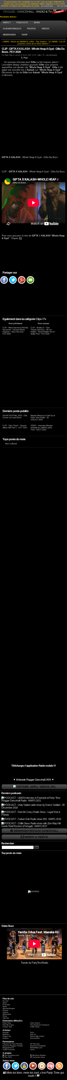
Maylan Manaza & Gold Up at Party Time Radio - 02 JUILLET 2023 (43, 417)
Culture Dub (7, 1027)
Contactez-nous (38, 1057)
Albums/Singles (9, 1008)
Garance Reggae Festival (13, 1046)
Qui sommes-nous (12, 1055)
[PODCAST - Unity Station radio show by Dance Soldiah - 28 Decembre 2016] (33, 807)
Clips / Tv (41, 319)
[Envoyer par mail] (30, 284)
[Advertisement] (33, 117)
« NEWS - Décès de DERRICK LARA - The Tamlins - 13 (26, 42)
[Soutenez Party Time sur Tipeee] (50, 1069)
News (5, 1006)
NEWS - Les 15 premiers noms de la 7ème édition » (41, 43)
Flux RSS (8, 1057)
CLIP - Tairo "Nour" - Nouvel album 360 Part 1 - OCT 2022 (15, 426)
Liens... (33, 1049)
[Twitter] (13, 284)
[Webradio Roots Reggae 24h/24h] (34, 787)
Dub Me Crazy (8, 1025)
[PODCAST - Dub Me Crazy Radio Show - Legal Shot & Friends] (33, 814)
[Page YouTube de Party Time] (33, 1069)
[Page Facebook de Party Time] (7, 1069)
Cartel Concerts (9, 1049)
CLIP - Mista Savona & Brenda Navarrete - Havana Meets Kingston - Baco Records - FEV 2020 (15, 331)
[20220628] (33, 892)
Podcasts (6, 1005)
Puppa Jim (7, 1036)
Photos (5, 1010)
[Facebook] (4, 284)
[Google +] (22, 284)
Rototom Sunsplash (38, 1046)
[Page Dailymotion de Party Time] (24, 1069)
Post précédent (15, 323)
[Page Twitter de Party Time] (15, 1069)
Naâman (6, 1034)
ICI (20, 238)
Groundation (35, 1038)
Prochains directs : (9, 17)
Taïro (32, 1032)
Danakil (5, 1032)
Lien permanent (51, 55)
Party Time (9, 55)
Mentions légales (39, 1055)
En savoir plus (47, 6)
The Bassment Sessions (39, 1025)
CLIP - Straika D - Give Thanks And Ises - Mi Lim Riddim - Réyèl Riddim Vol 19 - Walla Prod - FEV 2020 (43, 331)
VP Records (35, 1044)
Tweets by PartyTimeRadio (34, 962)
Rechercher (7, 843)
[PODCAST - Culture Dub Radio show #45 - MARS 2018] (31, 819)
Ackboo (6, 1038)
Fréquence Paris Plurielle (12, 1044)
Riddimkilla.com (36, 1048)
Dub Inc (33, 1034)
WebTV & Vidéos (36, 837)
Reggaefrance (8, 1048)
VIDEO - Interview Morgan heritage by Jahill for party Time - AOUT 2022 (42, 427)
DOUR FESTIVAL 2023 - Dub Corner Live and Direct (15, 416)
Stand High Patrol (37, 1036)
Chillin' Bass (35, 1027)
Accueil (5, 1001)
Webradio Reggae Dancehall (36, 831)
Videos (5, 1012)
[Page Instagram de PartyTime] (42, 1069)
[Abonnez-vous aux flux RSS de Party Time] (59, 1069)
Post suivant (43, 323)
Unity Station (35, 1023)
